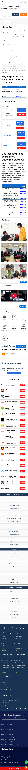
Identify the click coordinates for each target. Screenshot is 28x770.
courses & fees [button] (17, 21)
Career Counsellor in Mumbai (8, 727)
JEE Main (17, 643)
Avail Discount (14, 768)
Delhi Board (18, 658)
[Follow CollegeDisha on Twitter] (7, 708)
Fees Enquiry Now (21, 109)
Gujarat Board (18, 670)
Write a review (21, 346)
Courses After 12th (7, 660)
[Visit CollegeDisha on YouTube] (25, 708)
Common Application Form (9, 691)
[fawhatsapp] (26, 762)
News (4, 680)
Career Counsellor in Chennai (8, 729)
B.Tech (4, 636)
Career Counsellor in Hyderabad (8, 732)
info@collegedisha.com (9, 705)
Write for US (4, 762)
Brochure (23, 14)
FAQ (18, 754)
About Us (11, 754)
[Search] (21, 2)
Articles (4, 682)
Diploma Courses (7, 662)
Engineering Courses (8, 665)
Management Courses (8, 667)
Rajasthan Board (19, 667)
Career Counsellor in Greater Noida (9, 744)
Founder (14, 759)
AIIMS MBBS (18, 636)
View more (24, 281)
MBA (4, 645)
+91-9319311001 (7, 702)
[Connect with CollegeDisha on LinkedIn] (11, 708)
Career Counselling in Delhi (7, 722)
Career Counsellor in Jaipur (7, 734)
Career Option (6, 687)
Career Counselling (7, 689)
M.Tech (4, 638)
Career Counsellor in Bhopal (8, 739)
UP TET (17, 645)
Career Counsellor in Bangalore (8, 724)
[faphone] (26, 767)
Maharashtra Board (20, 665)
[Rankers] (14, 232)
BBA (4, 648)
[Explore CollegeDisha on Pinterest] (20, 708)
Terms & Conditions (13, 762)
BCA (4, 641)
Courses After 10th (7, 658)
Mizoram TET (18, 648)
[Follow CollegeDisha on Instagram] (16, 708)
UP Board (17, 660)
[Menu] (25, 2)
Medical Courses (7, 670)
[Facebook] (2, 708)
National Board (19, 662)
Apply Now (15, 14)
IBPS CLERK (18, 638)
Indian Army (18, 641)
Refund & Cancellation (6, 759)
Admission (3, 754)
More (4, 650)
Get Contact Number (15, 373)
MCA (4, 643)
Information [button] (7, 21)
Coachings (5, 684)
